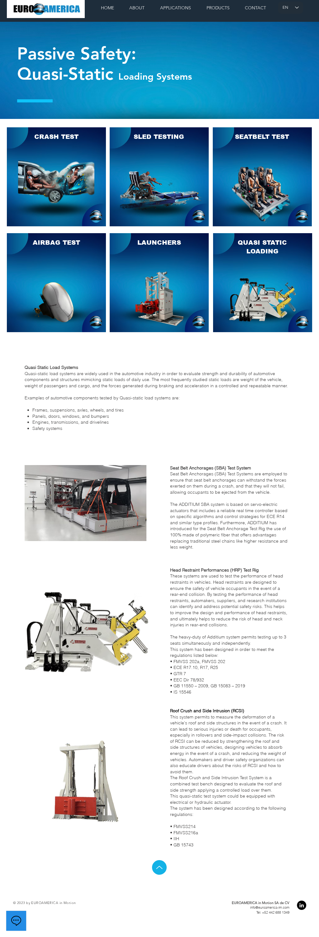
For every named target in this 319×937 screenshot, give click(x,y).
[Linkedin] (301, 905)
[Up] (159, 867)
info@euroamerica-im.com (269, 907)
